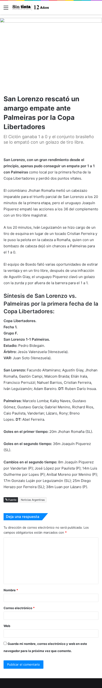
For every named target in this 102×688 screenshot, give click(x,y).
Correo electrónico (19, 608)
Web (7, 626)
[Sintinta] (31, 7)
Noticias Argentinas (33, 499)
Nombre (11, 590)
